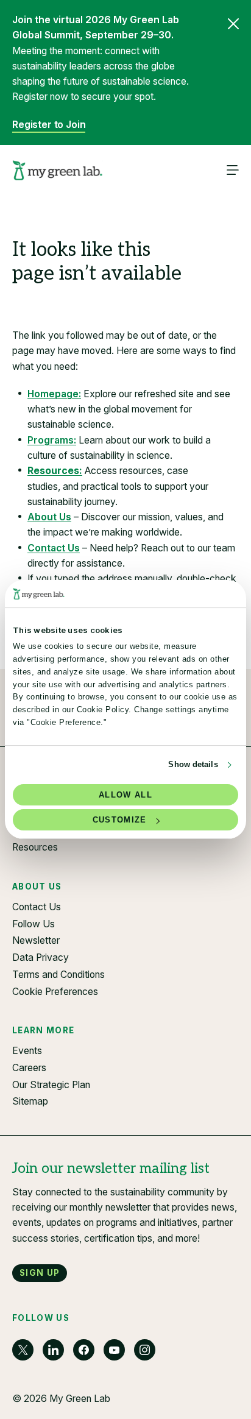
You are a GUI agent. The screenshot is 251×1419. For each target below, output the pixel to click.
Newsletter (36, 940)
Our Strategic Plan (51, 1085)
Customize (120, 819)
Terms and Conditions (58, 974)
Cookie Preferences (55, 991)
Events (27, 1050)
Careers (29, 1068)
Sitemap (30, 1101)
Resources (35, 847)
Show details (192, 764)
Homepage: (54, 394)
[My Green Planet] (57, 170)
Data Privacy (40, 957)
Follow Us (33, 924)
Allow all (125, 794)
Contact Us (53, 548)
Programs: (51, 440)
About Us (49, 517)
